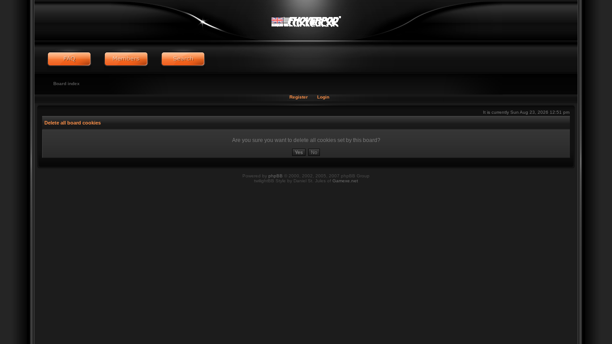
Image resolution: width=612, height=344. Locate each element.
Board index (66, 83)
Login (323, 97)
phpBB (275, 175)
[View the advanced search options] (183, 59)
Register (298, 97)
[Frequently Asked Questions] (69, 59)
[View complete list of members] (126, 59)
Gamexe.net (345, 180)
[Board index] (305, 20)
